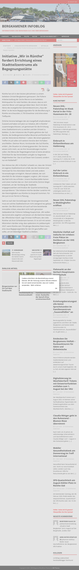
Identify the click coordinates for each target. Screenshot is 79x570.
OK (56, 288)
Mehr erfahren (36, 285)
